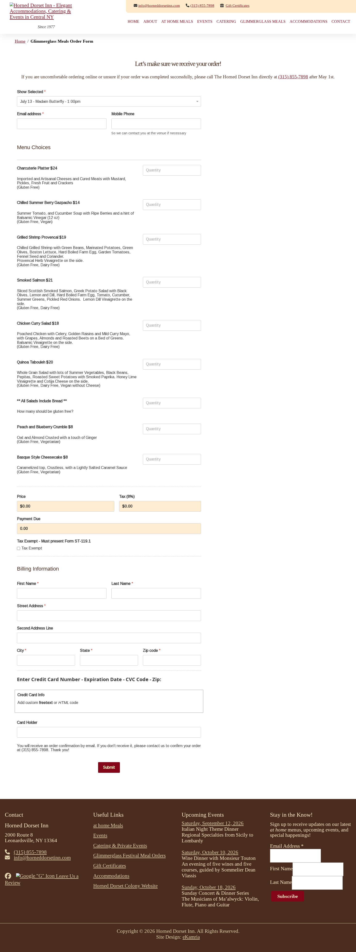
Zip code (152, 650)
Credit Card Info (31, 695)
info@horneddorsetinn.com (159, 6)
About (150, 21)
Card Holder (27, 722)
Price (21, 496)
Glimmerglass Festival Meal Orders (129, 855)
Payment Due (28, 518)
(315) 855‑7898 (202, 6)
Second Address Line (35, 628)
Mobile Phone (122, 114)
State (86, 650)
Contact (341, 21)
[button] (345, 941)
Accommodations (308, 21)
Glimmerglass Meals (263, 21)
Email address (30, 114)
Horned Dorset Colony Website (125, 885)
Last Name (122, 583)
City (21, 650)
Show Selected (31, 92)
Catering (226, 21)
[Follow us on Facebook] (10, 876)
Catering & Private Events (120, 845)
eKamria (191, 937)
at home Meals (177, 21)
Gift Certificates (237, 6)
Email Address (287, 846)
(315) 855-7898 (293, 76)
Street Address (31, 606)
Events (204, 21)
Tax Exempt (31, 548)
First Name (28, 583)
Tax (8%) (127, 496)
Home (133, 21)
